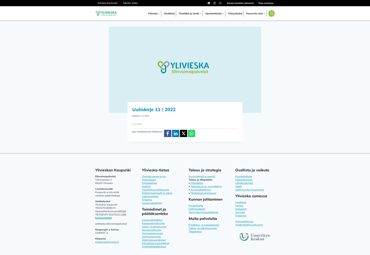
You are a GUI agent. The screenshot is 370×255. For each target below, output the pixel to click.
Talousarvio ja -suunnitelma (206, 186)
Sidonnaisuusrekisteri (154, 239)
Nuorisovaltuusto (151, 229)
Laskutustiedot (150, 196)
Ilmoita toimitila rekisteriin (240, 3)
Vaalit (238, 186)
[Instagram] (214, 3)
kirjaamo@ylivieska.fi (107, 241)
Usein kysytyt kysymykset (249, 189)
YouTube (240, 212)
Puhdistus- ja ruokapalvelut (204, 224)
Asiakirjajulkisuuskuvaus (249, 224)
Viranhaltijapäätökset (154, 246)
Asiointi (146, 186)
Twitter (239, 205)
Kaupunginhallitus (152, 219)
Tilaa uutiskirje (265, 3)
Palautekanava (243, 179)
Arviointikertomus (200, 189)
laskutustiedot (103, 217)
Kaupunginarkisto (152, 202)
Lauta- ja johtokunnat (154, 226)
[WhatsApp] (220, 3)
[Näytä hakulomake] (271, 13)
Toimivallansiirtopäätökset (203, 212)
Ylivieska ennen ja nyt (154, 176)
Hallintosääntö (197, 208)
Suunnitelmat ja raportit (202, 176)
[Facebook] (209, 3)
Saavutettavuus (244, 221)
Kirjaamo (147, 199)
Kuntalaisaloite (243, 176)
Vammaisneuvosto (152, 233)
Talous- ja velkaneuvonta (203, 228)
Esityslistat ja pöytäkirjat (155, 243)
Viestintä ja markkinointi (155, 189)
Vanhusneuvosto (151, 236)
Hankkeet (169, 13)
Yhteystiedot (235, 13)
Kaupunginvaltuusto (153, 223)
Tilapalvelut (195, 231)
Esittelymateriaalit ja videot (157, 193)
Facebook (240, 202)
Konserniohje (196, 205)
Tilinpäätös (196, 183)
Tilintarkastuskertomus (203, 193)
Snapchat (240, 215)
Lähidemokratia (244, 183)
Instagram (241, 208)
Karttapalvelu (149, 183)
